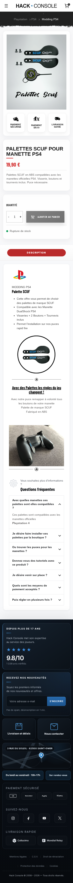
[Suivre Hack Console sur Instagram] (13, 818)
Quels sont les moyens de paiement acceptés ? (29, 587)
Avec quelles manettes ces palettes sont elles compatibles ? (33, 504)
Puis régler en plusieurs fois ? (32, 599)
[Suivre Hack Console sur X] (60, 818)
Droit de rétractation (53, 856)
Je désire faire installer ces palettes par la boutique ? (30, 535)
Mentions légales (18, 856)
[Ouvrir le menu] (6, 5)
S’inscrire (56, 701)
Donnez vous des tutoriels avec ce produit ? (33, 562)
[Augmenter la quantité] (20, 217)
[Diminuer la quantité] (8, 217)
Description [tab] (36, 252)
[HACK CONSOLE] (36, 5)
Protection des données (32, 866)
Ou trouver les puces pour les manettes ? (32, 549)
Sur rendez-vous (58, 775)
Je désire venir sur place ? (29, 575)
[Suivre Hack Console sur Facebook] (28, 818)
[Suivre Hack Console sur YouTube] (44, 818)
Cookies (54, 866)
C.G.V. (35, 856)
